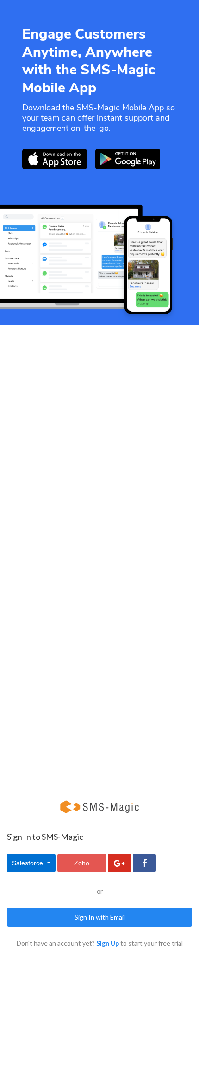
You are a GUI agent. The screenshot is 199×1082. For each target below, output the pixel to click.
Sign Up (107, 943)
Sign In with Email (100, 917)
